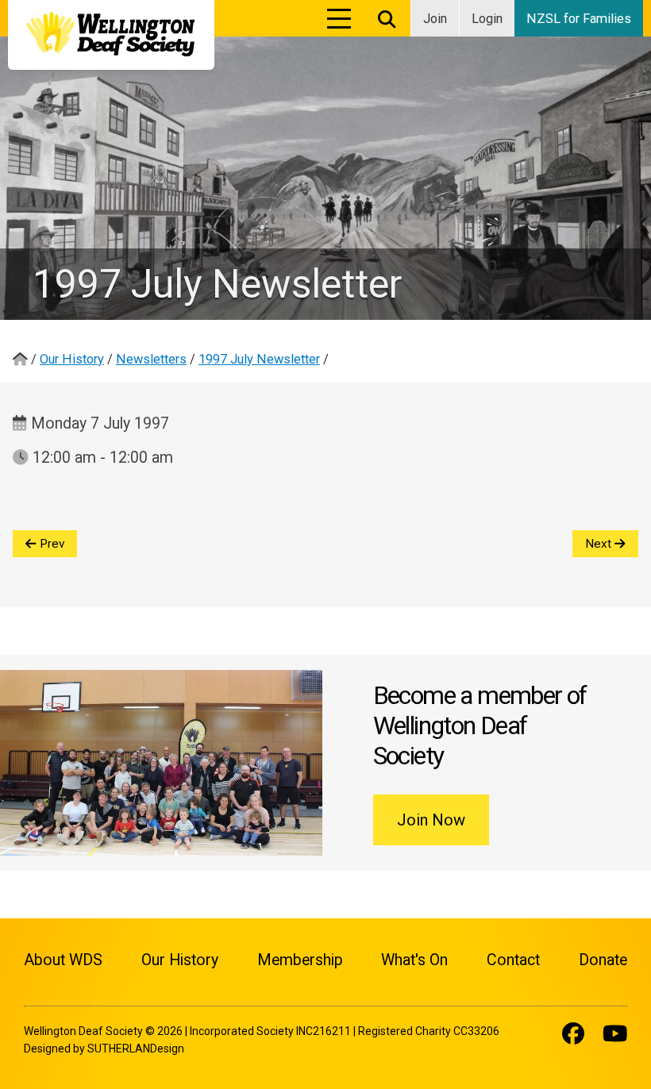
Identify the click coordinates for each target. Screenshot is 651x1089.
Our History (72, 359)
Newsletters (151, 359)
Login (487, 18)
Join (435, 18)
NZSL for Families (578, 18)
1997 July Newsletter (259, 359)
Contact (513, 960)
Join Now (431, 819)
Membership (300, 960)
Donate (603, 960)
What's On (414, 960)
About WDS (63, 960)
